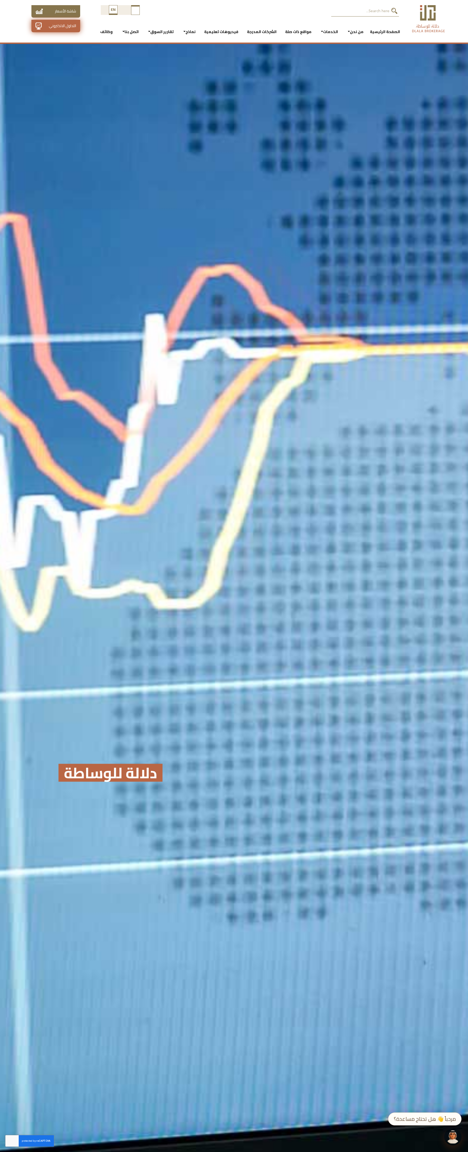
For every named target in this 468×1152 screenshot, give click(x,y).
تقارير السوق (162, 31)
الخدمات (330, 31)
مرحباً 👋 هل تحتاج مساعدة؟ (425, 1119)
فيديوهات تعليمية (221, 31)
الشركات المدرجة (262, 31)
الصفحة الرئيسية (385, 31)
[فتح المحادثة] (452, 1136)
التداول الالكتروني (62, 25)
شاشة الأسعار (65, 11)
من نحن (356, 31)
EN (113, 9)
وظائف (106, 31)
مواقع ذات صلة (298, 31)
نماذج (191, 31)
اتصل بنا (132, 31)
